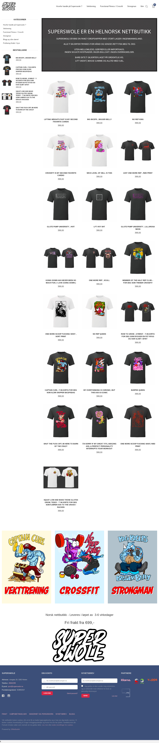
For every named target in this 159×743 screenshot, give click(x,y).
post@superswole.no (15, 686)
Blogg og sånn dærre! (11, 39)
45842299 (12, 683)
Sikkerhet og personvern (41, 714)
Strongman (7, 36)
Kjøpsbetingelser (18, 714)
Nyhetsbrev (61, 714)
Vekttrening (7, 28)
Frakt (4, 714)
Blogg (72, 714)
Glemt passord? (72, 693)
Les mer (114, 696)
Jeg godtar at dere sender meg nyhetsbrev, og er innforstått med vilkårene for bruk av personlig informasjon (98, 688)
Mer (142, 6)
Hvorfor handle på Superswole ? (14, 25)
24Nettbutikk (15, 729)
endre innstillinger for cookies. (62, 725)
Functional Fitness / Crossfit (13, 32)
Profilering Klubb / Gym (11, 43)
